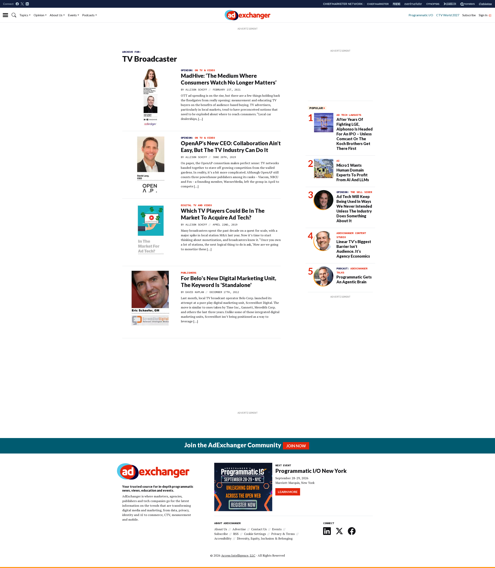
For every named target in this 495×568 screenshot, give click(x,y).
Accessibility (222, 538)
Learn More (288, 492)
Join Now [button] (296, 445)
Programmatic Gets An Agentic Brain (354, 279)
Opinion (39, 15)
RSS (236, 534)
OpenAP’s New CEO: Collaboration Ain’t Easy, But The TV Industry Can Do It (231, 146)
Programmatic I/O (421, 15)
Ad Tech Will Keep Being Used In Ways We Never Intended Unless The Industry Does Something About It (354, 208)
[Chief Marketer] (378, 4)
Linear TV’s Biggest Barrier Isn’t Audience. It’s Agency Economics (353, 248)
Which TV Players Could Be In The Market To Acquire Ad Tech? (223, 214)
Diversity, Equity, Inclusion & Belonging (265, 538)
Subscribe (469, 15)
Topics (23, 15)
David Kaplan (194, 292)
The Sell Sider (361, 192)
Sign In (483, 15)
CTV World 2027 (447, 15)
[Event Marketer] (413, 4)
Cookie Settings (255, 534)
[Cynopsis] (432, 4)
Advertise (239, 529)
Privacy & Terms (283, 534)
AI (338, 160)
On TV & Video (205, 70)
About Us (56, 15)
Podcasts (88, 15)
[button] (14, 15)
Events (72, 15)
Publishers (188, 272)
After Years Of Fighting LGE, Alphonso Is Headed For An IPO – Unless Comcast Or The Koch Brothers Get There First (354, 134)
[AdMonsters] (467, 4)
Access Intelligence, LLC (238, 555)
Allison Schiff (196, 89)
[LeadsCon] (450, 4)
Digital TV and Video (196, 205)
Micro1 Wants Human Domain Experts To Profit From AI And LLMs (352, 172)
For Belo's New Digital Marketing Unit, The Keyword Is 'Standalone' (228, 281)
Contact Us (259, 529)
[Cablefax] (485, 4)
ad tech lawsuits (348, 115)
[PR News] (396, 4)
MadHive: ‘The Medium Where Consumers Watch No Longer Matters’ (229, 79)
